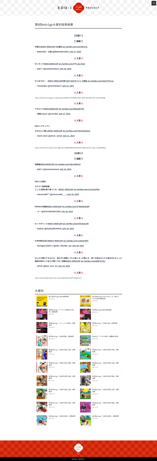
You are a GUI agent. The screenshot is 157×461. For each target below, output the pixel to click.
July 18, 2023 (67, 211)
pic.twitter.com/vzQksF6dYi (75, 240)
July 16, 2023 (65, 68)
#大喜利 (59, 46)
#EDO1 (43, 46)
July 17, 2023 (75, 51)
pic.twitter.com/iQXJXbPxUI (68, 164)
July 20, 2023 (78, 245)
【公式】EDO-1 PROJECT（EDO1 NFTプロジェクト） (78, 7)
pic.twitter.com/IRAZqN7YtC (71, 109)
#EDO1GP (51, 46)
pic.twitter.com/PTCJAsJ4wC (72, 64)
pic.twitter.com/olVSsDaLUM (76, 223)
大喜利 (39, 290)
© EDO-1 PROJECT (78, 459)
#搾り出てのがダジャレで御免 (74, 81)
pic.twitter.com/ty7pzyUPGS (86, 189)
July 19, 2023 (73, 194)
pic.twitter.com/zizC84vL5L (75, 46)
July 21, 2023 (68, 86)
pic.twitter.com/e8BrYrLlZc (93, 261)
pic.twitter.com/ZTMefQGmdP (75, 206)
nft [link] (59, 148)
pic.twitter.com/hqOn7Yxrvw (100, 81)
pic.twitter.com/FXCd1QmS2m (76, 131)
